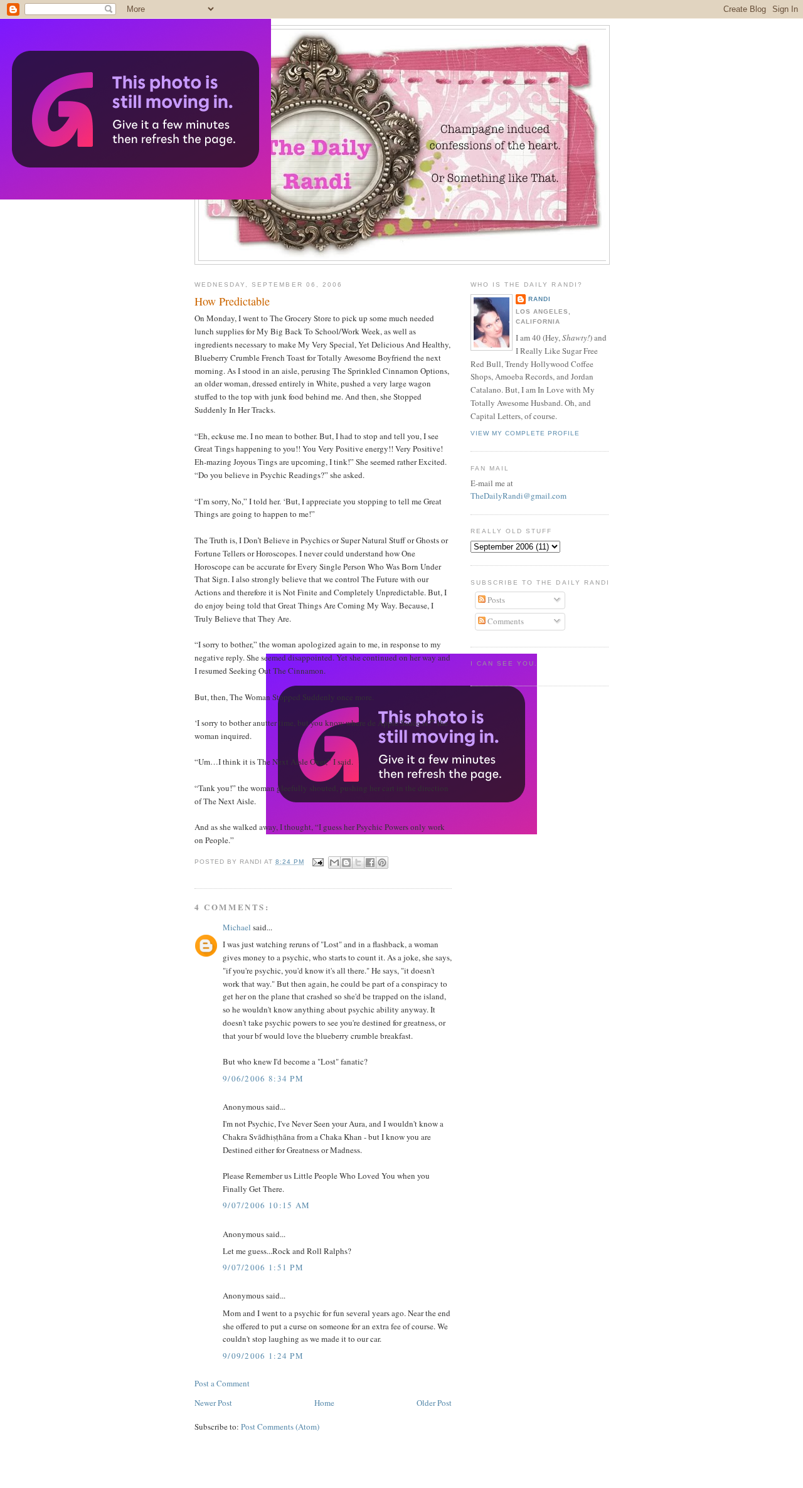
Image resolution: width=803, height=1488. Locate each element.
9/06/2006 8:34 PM (263, 1078)
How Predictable (232, 301)
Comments (505, 621)
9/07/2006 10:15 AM (266, 1205)
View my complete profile (525, 433)
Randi (539, 298)
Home (324, 1402)
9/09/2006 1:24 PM (263, 1355)
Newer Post (213, 1402)
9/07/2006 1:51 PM (263, 1267)
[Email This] (334, 862)
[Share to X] (358, 862)
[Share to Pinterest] (382, 862)
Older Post (434, 1402)
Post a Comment (222, 1383)
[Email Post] (318, 861)
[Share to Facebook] (370, 862)
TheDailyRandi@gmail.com (518, 495)
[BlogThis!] (346, 862)
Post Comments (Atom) (280, 1426)
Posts (495, 599)
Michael (237, 927)
